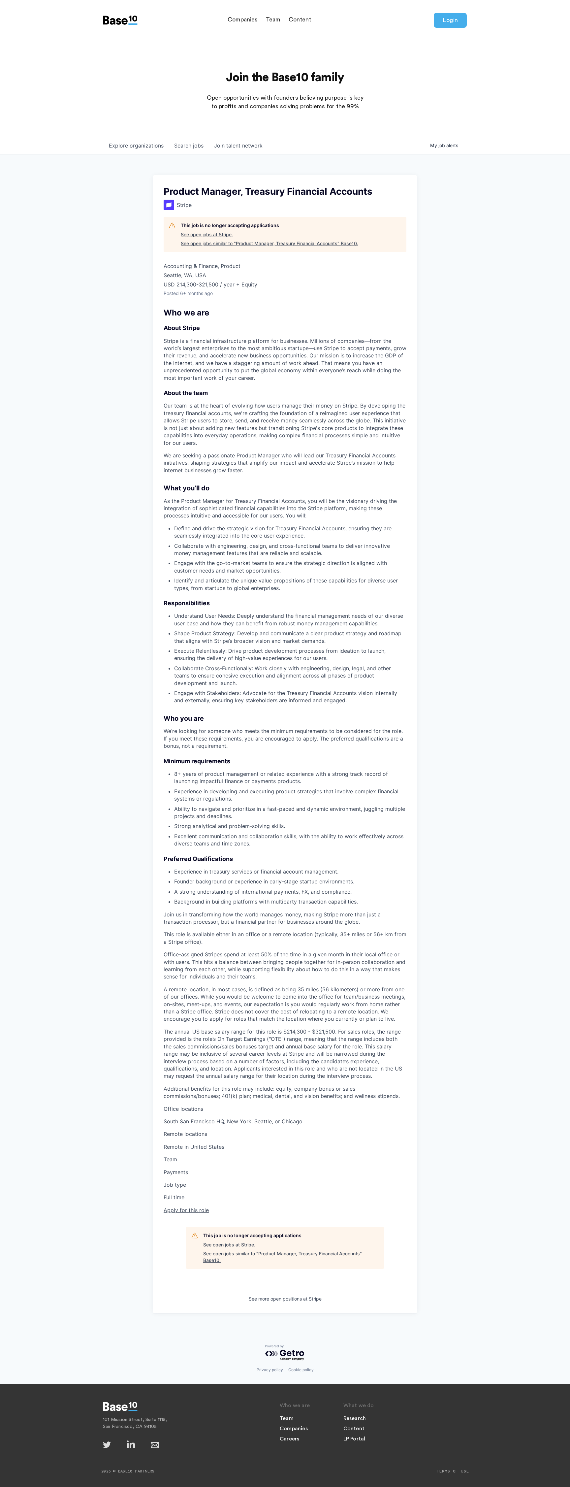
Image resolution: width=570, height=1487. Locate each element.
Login (450, 20)
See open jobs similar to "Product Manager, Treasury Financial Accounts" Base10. (269, 243)
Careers (289, 1438)
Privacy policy (270, 1369)
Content (300, 19)
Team (273, 19)
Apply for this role (186, 1210)
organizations (136, 145)
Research (354, 1418)
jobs (189, 145)
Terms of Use (453, 1471)
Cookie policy (301, 1369)
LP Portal (354, 1438)
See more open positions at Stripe (285, 1299)
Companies (243, 19)
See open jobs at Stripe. (207, 234)
